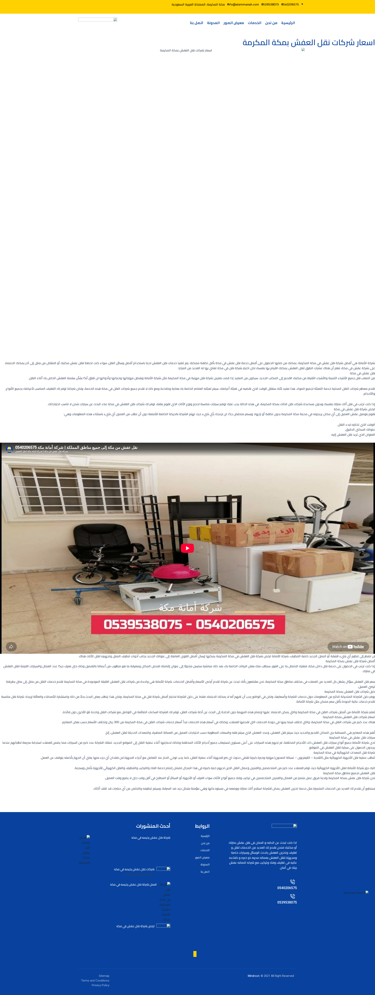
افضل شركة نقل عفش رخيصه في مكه (133, 884)
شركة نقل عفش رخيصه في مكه (150, 837)
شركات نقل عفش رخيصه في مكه (134, 869)
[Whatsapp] (105, 4)
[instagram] (194, 954)
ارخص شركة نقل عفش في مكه (135, 926)
